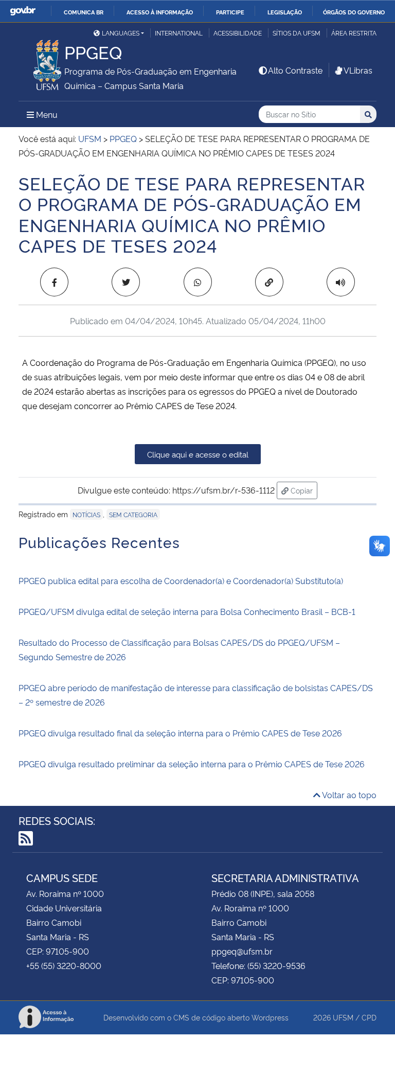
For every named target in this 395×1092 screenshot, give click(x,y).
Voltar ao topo (348, 794)
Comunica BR (83, 12)
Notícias (86, 514)
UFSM (343, 1017)
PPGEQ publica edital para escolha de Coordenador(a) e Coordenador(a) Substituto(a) (181, 580)
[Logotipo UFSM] (41, 62)
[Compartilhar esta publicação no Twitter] (126, 282)
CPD (369, 1017)
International (179, 32)
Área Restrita (353, 32)
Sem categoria (133, 514)
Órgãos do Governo (354, 12)
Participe (230, 12)
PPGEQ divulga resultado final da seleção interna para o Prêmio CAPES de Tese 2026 (180, 732)
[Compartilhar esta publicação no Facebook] (54, 282)
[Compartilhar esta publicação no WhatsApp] (198, 282)
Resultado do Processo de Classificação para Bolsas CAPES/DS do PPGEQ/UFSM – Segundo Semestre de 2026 (179, 649)
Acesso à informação (160, 12)
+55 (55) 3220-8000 (63, 965)
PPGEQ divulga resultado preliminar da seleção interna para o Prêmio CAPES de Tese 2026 (192, 763)
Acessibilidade (237, 32)
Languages (120, 32)
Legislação (284, 12)
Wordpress (270, 1017)
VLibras (358, 70)
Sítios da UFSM (296, 32)
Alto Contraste (295, 70)
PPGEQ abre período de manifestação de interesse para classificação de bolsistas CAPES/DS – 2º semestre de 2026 (196, 695)
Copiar (303, 490)
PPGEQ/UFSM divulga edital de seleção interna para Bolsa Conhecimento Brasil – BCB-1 (187, 611)
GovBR (22, 11)
